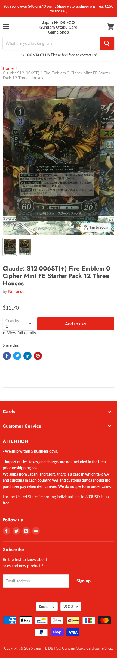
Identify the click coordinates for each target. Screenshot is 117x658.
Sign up (83, 580)
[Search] (107, 43)
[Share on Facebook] (7, 356)
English (44, 606)
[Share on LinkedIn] (27, 356)
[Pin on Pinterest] (38, 356)
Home (8, 68)
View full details (21, 332)
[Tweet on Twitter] (17, 356)
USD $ (68, 606)
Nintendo (16, 291)
